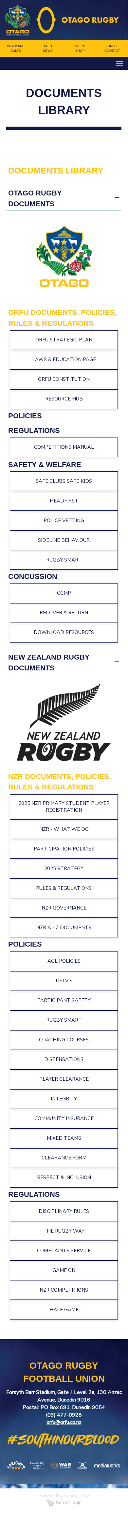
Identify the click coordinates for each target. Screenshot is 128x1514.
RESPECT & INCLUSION (64, 1177)
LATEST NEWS (48, 48)
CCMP (64, 593)
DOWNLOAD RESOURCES (64, 632)
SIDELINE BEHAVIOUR (64, 540)
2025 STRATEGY (63, 868)
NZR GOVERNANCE (64, 908)
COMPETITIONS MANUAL (64, 447)
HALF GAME (64, 1309)
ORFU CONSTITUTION (64, 379)
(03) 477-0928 (64, 1415)
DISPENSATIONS (63, 1059)
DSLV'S (64, 980)
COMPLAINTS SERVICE (64, 1250)
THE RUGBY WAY (63, 1231)
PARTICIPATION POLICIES (64, 849)
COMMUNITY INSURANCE (64, 1118)
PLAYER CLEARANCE (64, 1079)
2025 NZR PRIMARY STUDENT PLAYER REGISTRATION (64, 806)
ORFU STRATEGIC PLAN (63, 340)
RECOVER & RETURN (64, 612)
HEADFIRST (64, 501)
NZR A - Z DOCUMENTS (63, 927)
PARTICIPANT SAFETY (64, 1000)
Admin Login (68, 1502)
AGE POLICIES (64, 961)
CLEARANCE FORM (64, 1158)
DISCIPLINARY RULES (64, 1211)
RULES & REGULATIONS (64, 888)
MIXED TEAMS (64, 1138)
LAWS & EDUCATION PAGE (64, 359)
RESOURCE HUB (64, 399)
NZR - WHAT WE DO (64, 829)
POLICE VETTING (64, 520)
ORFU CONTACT (112, 48)
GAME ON (63, 1270)
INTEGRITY (64, 1098)
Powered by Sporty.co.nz (63, 1495)
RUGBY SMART (64, 560)
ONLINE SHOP (80, 48)
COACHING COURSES (64, 1039)
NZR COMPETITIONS (64, 1290)
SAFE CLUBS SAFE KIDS (64, 481)
